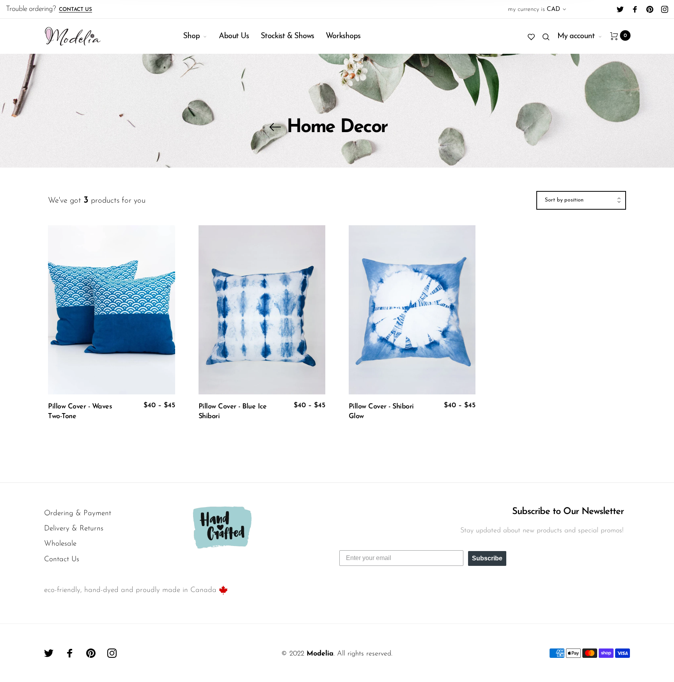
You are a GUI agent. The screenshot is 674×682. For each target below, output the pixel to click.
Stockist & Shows (287, 36)
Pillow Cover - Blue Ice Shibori (233, 411)
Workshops (343, 36)
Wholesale (60, 544)
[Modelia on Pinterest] (649, 9)
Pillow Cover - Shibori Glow (381, 411)
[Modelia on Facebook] (635, 9)
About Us (234, 36)
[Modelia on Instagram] (664, 9)
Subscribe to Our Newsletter (568, 511)
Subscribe (487, 558)
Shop (191, 36)
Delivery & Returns (73, 528)
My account (576, 36)
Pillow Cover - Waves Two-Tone (80, 411)
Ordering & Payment (77, 513)
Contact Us (75, 9)
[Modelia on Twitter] (620, 9)
